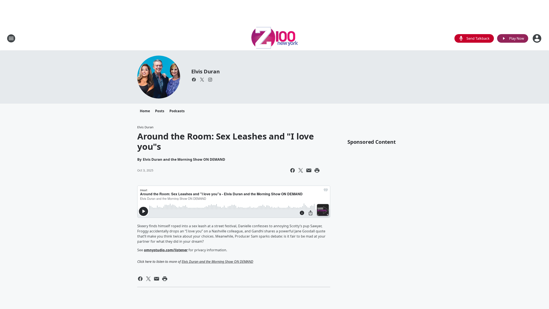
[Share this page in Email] (309, 170)
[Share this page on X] (301, 170)
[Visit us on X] (202, 79)
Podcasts (177, 111)
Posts (159, 111)
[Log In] (537, 38)
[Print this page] (317, 170)
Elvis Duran (205, 71)
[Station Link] (274, 38)
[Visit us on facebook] (193, 79)
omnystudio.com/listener (166, 250)
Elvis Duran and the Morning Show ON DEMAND (217, 261)
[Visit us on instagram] (210, 79)
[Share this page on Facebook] (293, 170)
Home (145, 111)
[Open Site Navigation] (11, 38)
